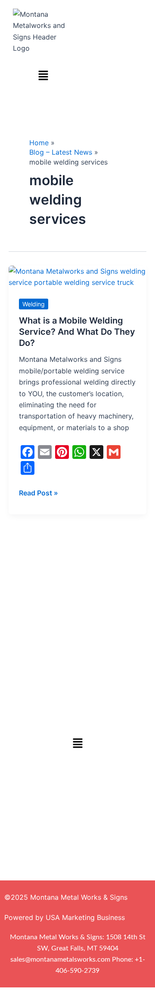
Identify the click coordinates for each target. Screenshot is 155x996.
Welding (33, 304)
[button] (43, 76)
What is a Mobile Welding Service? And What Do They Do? (77, 331)
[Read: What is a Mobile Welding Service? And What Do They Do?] (77, 276)
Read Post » (38, 492)
